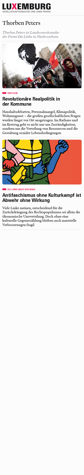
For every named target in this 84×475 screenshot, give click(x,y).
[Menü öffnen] (80, 8)
